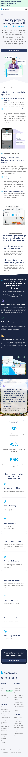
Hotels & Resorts (18, 721)
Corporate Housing (18, 733)
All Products (4, 707)
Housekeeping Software (4, 737)
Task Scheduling (5, 709)
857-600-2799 (4, 697)
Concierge (3, 720)
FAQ (2, 693)
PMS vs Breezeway (19, 706)
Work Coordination (5, 711)
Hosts (15, 731)
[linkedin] (13, 678)
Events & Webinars (18, 695)
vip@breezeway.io (5, 700)
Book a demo (4, 695)
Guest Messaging (5, 717)
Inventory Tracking (6, 728)
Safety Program (18, 697)
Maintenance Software (4, 741)
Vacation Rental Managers (18, 718)
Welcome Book (5, 726)
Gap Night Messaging (4, 733)
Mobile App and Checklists (5, 714)
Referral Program (18, 702)
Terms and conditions (15, 752)
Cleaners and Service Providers (18, 724)
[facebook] (2, 678)
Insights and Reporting (4, 723)
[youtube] (16, 678)
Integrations (4, 730)
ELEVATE (16, 700)
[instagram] (6, 678)
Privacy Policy (4, 752)
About (2, 686)
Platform (7, 14)
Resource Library (18, 686)
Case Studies (17, 690)
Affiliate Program (18, 704)
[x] (9, 678)
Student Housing (18, 736)
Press (2, 688)
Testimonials (17, 688)
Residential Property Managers (19, 728)
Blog (15, 693)
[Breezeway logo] (9, 673)
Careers (3, 690)
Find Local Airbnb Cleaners (18, 709)
